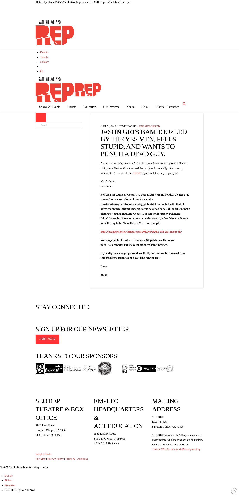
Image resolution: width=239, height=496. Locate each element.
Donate (44, 52)
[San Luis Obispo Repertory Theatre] (55, 32)
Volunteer (10, 485)
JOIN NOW (47, 339)
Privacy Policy (55, 458)
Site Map (40, 458)
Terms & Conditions (76, 458)
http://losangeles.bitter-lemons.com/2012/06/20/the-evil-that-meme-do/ (141, 231)
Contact (44, 61)
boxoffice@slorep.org (48, 439)
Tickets (44, 57)
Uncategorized (149, 126)
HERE (137, 173)
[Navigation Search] (185, 103)
